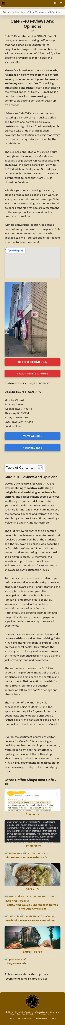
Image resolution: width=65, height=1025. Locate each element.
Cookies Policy (41, 1018)
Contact (52, 1018)
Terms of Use (15, 1018)
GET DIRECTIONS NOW (32, 362)
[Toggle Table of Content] (38, 467)
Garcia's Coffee (11, 12)
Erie (23, 12)
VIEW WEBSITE (32, 436)
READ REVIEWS (32, 447)
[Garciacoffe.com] (3, 3)
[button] (55, 3)
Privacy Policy (28, 1018)
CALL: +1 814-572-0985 (32, 373)
